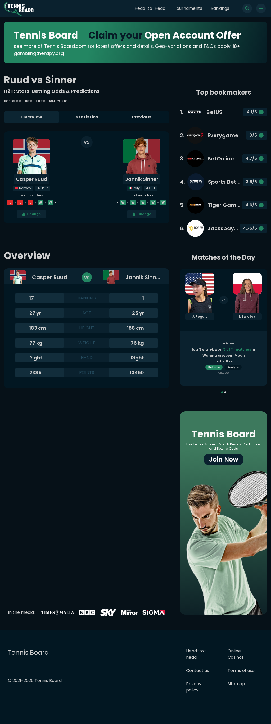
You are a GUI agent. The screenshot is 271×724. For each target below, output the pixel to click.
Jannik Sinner (141, 179)
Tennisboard (12, 101)
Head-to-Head (149, 8)
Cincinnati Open (223, 343)
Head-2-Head (223, 361)
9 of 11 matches (237, 349)
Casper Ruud (31, 179)
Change (34, 214)
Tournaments (188, 8)
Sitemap (236, 684)
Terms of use (241, 670)
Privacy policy (193, 687)
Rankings (220, 8)
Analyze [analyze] (233, 367)
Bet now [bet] (214, 367)
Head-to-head (196, 654)
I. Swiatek (247, 316)
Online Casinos (236, 654)
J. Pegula (200, 316)
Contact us (197, 670)
